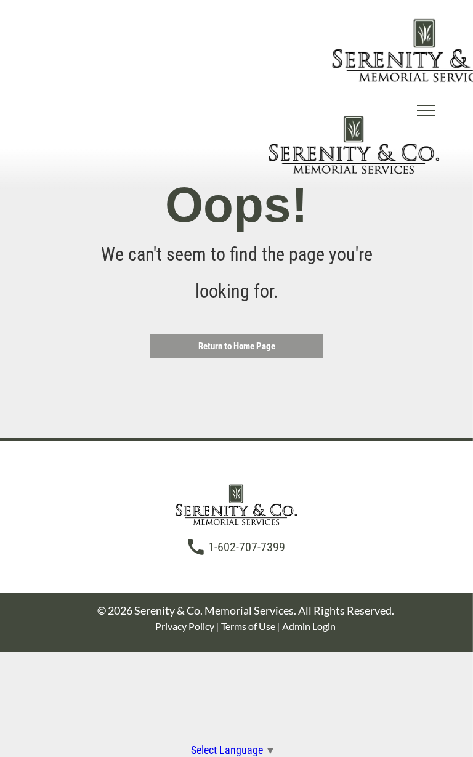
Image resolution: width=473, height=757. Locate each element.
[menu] (426, 110)
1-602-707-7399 (246, 547)
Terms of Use (248, 626)
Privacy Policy (184, 626)
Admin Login (309, 626)
